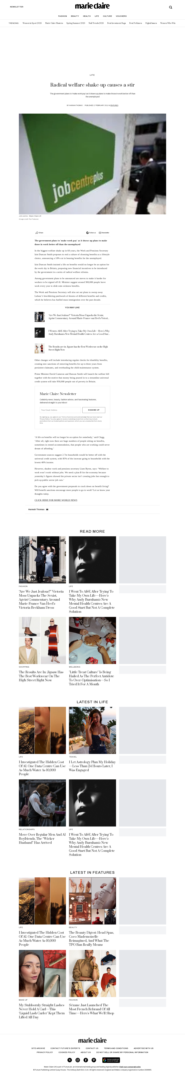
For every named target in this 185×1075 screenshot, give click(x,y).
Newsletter (105, 233)
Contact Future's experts (65, 1048)
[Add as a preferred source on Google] (127, 1060)
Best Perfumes (135, 23)
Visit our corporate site (130, 1067)
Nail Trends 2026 (96, 23)
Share (41, 233)
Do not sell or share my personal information (122, 1052)
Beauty (75, 16)
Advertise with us (144, 1048)
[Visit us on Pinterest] (94, 1060)
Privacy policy (45, 1052)
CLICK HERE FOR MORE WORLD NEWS (56, 500)
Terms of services (67, 417)
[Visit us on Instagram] (78, 1060)
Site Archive (38, 1048)
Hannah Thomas (76, 105)
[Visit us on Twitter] (69, 1060)
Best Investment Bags (116, 23)
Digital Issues (151, 23)
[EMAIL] (47, 509)
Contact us (92, 1048)
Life (97, 16)
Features (114, 105)
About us (86, 1052)
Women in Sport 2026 (32, 23)
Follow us (92, 233)
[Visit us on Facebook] (86, 1060)
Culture (107, 16)
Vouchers (121, 16)
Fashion (62, 16)
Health (87, 16)
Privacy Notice (45, 419)
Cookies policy (67, 1052)
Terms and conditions (116, 1048)
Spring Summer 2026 (75, 23)
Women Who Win (167, 23)
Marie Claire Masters (54, 23)
